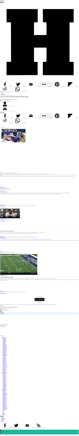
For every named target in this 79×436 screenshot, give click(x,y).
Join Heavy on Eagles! (2, 221)
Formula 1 (4, 410)
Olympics (4, 413)
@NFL (2, 253)
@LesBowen (1, 291)
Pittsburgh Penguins (5, 402)
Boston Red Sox (4, 375)
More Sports (2, 408)
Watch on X (38, 274)
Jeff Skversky (1, 204)
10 (0, 293)
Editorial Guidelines (3, 418)
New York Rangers (4, 400)
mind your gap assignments (34, 239)
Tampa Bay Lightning (5, 404)
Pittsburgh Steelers (4, 352)
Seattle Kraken (4, 403)
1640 (0, 275)
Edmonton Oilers (4, 396)
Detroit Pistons (4, 360)
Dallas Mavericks (4, 359)
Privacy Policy (2, 419)
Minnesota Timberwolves (5, 365)
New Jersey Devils (4, 399)
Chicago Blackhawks (5, 393)
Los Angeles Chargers (5, 346)
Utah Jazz (4, 371)
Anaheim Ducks (4, 390)
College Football (4, 409)
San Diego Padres (4, 385)
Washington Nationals (5, 389)
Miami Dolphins (4, 348)
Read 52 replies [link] (6, 275)
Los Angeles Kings (4, 397)
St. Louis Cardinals (4, 387)
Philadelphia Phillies (5, 384)
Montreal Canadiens (5, 398)
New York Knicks (4, 366)
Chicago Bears (4, 341)
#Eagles (1, 190)
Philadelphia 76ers (4, 368)
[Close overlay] (0, 98)
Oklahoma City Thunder (5, 367)
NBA (2, 355)
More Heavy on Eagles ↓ (2, 326)
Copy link (3, 238)
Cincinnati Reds (4, 377)
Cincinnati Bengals (4, 340)
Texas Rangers (4, 388)
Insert (6, 435)
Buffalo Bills (4, 339)
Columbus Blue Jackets (5, 394)
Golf (3, 411)
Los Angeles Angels (5, 380)
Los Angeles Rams (4, 347)
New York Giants (4, 350)
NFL (1, 337)
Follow (5, 187)
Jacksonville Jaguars (5, 345)
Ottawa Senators (4, 401)
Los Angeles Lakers (5, 363)
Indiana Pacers (4, 362)
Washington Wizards (5, 372)
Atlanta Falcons (4, 338)
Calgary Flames (4, 392)
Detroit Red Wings (4, 395)
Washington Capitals (5, 407)
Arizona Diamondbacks (5, 373)
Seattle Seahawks (4, 353)
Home (2, 336)
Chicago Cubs (4, 376)
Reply (1, 238)
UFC (3, 412)
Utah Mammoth (4, 405)
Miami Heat (4, 364)
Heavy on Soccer (4, 414)
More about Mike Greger (53, 304)
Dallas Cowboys (4, 342)
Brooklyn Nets (4, 357)
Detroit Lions (4, 343)
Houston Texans (4, 344)
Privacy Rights (2, 421)
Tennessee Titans (4, 354)
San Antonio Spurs (4, 370)
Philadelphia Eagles (5, 351)
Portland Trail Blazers (5, 369)
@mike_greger (1, 236)
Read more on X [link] (5, 238)
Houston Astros (4, 379)
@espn (1, 251)
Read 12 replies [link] (5, 293)
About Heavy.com (3, 417)
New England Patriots (5, 349)
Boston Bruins (4, 391)
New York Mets (4, 383)
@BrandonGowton (2, 187)
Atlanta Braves (4, 374)
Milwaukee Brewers (5, 382)
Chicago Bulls (4, 358)
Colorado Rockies (4, 378)
